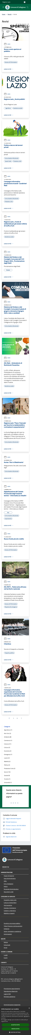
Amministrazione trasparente (12, 1005)
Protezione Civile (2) (9, 768)
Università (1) (8, 782)
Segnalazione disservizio (10, 991)
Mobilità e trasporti (9, 913)
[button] (15, 1032)
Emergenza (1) (8, 754)
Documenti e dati (8, 892)
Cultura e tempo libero (10, 903)
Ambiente (6, 929)
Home (3, 14)
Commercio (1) (8, 740)
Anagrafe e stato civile (10, 900)
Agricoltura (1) (8, 730)
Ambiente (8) (7, 737)
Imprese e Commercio (10, 908)
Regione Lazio (6, 2)
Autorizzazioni (8, 934)
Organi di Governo (9, 876)
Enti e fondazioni (8, 884)
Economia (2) (7, 751)
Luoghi (6, 955)
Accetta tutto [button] (15, 1025)
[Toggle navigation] (3, 7)
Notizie (6, 942)
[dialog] (15, 1020)
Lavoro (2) (7, 758)
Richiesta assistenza (9, 997)
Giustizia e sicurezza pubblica (12, 923)
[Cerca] (28, 7)
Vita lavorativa (8, 905)
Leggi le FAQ (7, 994)
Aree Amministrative (10, 878)
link (7, 1021)
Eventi (5, 958)
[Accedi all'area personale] (24, 2)
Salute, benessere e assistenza (12, 931)
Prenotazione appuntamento (12, 989)
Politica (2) (7, 765)
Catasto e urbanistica (10, 911)
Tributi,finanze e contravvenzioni (13, 926)
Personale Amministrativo (11, 889)
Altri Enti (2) (7, 733)
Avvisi (8, 44)
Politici (6, 886)
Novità (9, 14)
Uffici (5, 881)
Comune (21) (7, 744)
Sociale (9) (7, 775)
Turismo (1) (7, 779)
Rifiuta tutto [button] (15, 1028)
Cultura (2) (7, 747)
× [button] (29, 1008)
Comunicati (7, 945)
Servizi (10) (7, 772)
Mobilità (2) (7, 761)
